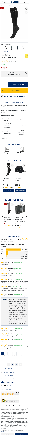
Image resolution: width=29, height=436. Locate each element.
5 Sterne (2, 249)
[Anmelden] (5, 1)
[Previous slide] (2, 49)
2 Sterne (2, 256)
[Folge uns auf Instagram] (8, 364)
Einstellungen (7, 434)
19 (14, 353)
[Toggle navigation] (2, 2)
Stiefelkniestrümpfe (19, 5)
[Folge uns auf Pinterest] (16, 364)
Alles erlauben (22, 434)
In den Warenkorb (8, 190)
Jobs (8, 382)
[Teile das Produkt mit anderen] (26, 12)
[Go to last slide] (2, 179)
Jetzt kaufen (15, 90)
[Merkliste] (24, 1)
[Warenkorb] (27, 1)
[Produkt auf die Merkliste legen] (26, 8)
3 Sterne (2, 253)
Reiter (2, 5)
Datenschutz (3, 431)
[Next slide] (27, 49)
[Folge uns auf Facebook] (12, 364)
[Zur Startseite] (15, 1)
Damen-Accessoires (9, 5)
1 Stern (2, 258)
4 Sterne (2, 251)
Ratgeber (8, 44)
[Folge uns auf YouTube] (20, 364)
